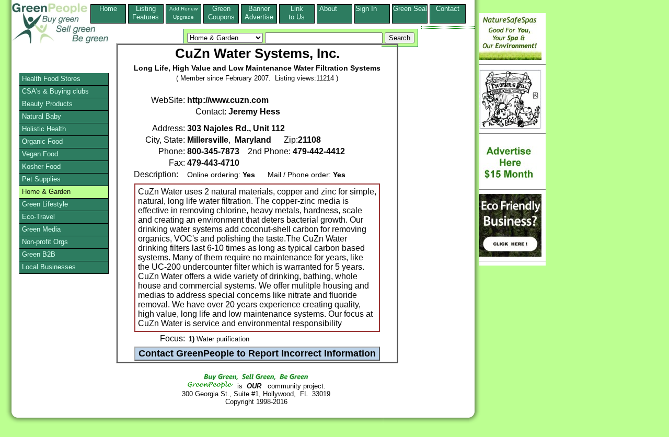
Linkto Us (297, 13)
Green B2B (38, 254)
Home (108, 9)
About (334, 9)
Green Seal (410, 9)
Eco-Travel (38, 217)
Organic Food (42, 141)
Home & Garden (46, 192)
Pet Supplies (41, 179)
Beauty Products (47, 104)
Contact (447, 13)
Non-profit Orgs (45, 242)
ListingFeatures (145, 13)
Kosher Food (41, 166)
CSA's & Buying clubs (55, 91)
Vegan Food (40, 154)
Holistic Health (44, 129)
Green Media (41, 229)
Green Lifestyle (45, 204)
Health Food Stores (51, 79)
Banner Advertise (259, 13)
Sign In (372, 9)
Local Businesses (49, 267)
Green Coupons (221, 13)
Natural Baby (41, 116)
